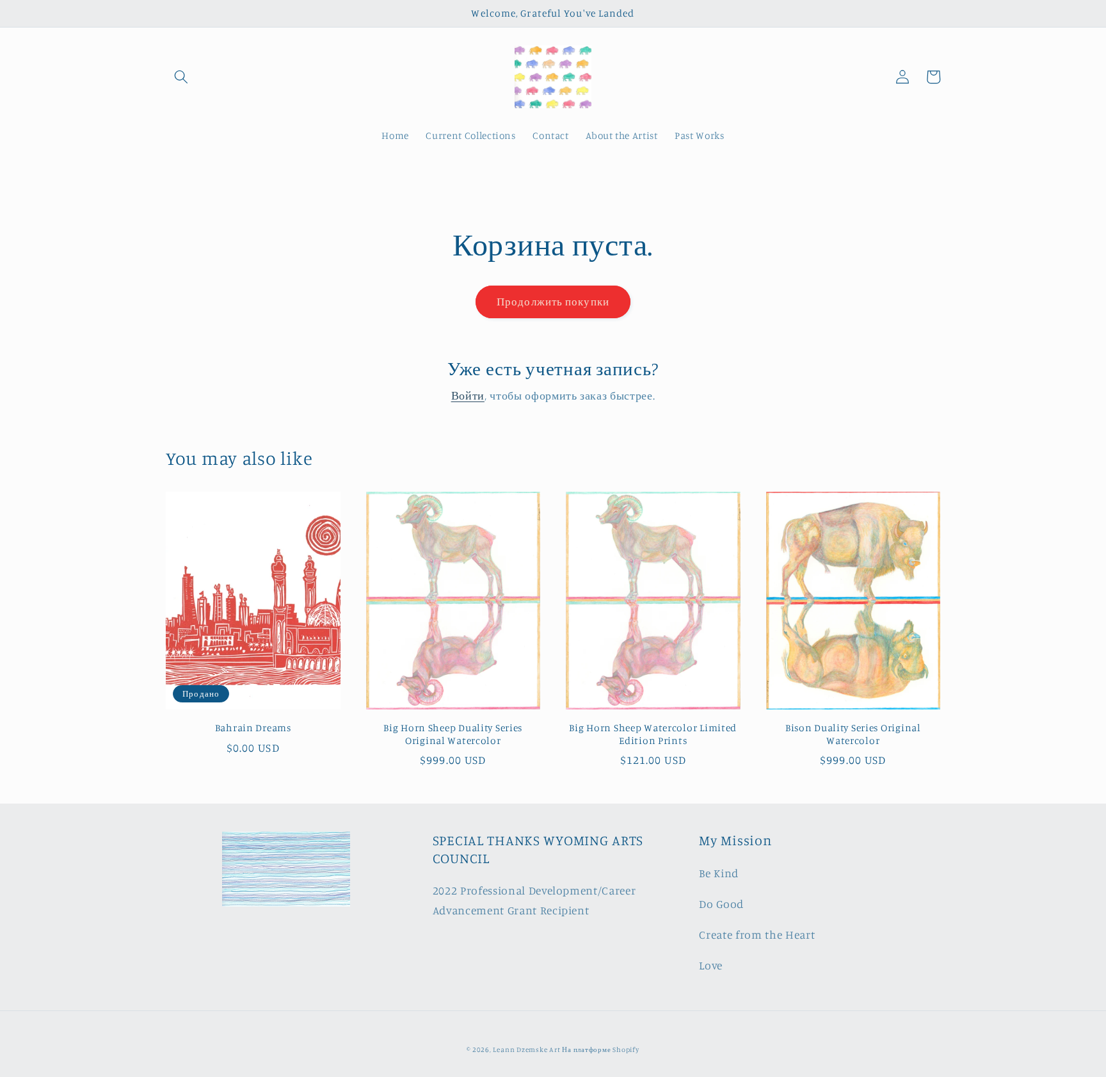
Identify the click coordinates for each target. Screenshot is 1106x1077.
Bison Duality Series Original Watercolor (853, 734)
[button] (181, 76)
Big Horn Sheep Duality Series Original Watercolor (452, 734)
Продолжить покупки (553, 301)
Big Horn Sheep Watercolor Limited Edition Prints (653, 734)
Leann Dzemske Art (527, 1049)
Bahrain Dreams (253, 728)
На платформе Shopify (600, 1049)
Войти (468, 395)
